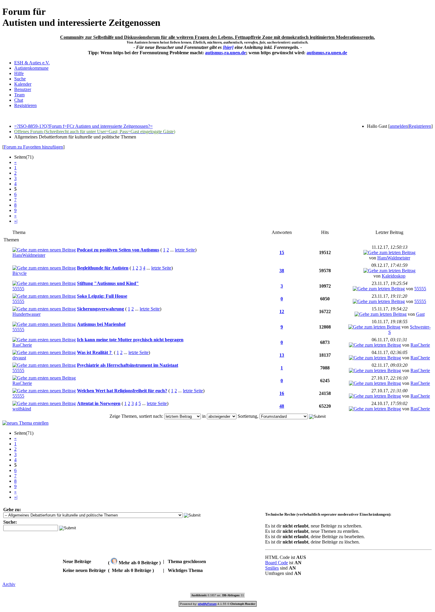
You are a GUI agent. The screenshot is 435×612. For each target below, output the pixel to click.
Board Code (276, 562)
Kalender (22, 84)
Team (19, 94)
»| (15, 221)
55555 (18, 288)
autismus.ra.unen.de (327, 52)
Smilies (272, 567)
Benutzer (22, 89)
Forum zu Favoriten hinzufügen (33, 146)
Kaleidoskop (393, 275)
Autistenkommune (31, 68)
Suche (20, 78)
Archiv (8, 584)
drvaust (19, 357)
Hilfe (19, 73)
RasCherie (22, 345)
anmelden (399, 126)
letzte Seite (185, 249)
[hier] (228, 47)
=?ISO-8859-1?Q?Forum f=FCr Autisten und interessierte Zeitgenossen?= (83, 126)
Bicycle (19, 273)
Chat (18, 100)
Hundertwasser (26, 314)
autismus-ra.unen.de (225, 52)
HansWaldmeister (28, 255)
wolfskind (21, 408)
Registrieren (25, 105)
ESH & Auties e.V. (32, 62)
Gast (420, 314)
